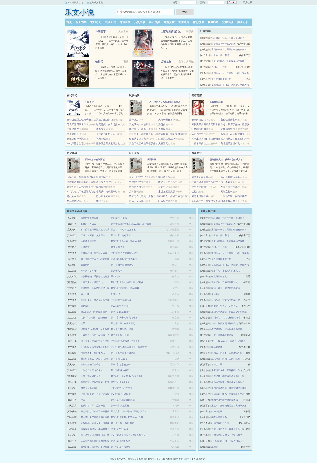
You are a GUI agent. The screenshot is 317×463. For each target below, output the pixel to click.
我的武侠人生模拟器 (140, 124)
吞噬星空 (163, 186)
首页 (69, 22)
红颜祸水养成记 (166, 138)
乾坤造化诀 (216, 411)
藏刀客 (99, 186)
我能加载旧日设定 (220, 423)
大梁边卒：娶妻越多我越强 (81, 177)
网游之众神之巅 (200, 177)
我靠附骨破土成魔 (89, 218)
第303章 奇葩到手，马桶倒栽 (125, 288)
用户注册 (247, 2)
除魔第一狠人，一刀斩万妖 (224, 306)
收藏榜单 (213, 22)
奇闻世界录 (135, 186)
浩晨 (83, 323)
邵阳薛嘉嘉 (197, 119)
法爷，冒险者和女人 (91, 376)
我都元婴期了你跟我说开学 (235, 138)
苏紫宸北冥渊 (216, 102)
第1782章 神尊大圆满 (121, 300)
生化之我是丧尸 (137, 177)
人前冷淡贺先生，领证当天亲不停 (227, 429)
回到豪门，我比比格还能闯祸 (225, 317)
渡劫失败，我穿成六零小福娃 (95, 446)
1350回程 (115, 294)
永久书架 (81, 22)
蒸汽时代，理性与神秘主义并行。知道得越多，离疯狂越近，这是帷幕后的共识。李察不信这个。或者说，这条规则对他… (105, 167)
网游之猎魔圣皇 (200, 196)
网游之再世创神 (229, 186)
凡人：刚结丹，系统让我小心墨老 (163, 102)
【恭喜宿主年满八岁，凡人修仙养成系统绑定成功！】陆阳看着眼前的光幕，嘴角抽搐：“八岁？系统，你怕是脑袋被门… (167, 110)
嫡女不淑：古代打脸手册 (80, 186)
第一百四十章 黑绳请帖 (122, 264)
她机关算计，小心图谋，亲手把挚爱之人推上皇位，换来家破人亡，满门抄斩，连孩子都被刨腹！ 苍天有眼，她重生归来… (230, 110)
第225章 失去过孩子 (120, 306)
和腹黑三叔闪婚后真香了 (234, 134)
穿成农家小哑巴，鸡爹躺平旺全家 (227, 394)
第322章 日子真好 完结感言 (124, 317)
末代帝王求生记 (75, 143)
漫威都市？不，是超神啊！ (94, 405)
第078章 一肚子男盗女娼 (123, 399)
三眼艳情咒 (73, 129)
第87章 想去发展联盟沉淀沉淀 (125, 253)
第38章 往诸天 (118, 247)
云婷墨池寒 (227, 129)
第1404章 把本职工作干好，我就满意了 (130, 347)
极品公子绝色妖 (166, 182)
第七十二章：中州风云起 (123, 323)
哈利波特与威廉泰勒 (107, 191)
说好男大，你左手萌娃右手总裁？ (227, 37)
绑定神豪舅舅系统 (220, 417)
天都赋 (161, 129)
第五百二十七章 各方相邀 (123, 229)
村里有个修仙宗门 (220, 55)
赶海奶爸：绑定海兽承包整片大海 (227, 376)
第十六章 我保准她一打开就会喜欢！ (129, 411)
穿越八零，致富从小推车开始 (225, 300)
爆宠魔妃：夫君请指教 (108, 124)
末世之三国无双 (166, 191)
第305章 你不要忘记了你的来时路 (127, 417)
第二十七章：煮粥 (120, 335)
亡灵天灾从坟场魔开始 (92, 282)
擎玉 (83, 399)
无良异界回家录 (75, 124)
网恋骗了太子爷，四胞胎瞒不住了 (227, 353)
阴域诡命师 (216, 347)
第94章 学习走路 (119, 218)
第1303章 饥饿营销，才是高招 (125, 341)
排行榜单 (198, 22)
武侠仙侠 (110, 22)
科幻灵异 (154, 22)
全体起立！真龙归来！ (92, 370)
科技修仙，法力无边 (140, 129)
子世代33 (115, 276)
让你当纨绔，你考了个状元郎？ (226, 435)
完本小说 (227, 22)
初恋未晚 (101, 138)
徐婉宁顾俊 (197, 143)
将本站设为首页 (75, 2)
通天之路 (85, 294)
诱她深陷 (85, 306)
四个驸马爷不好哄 (89, 270)
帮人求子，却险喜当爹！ (142, 134)
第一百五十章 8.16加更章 (123, 353)
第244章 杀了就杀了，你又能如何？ (128, 435)
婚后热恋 (215, 294)
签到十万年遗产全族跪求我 (224, 399)
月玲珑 (132, 191)
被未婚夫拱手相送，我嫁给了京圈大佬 (230, 84)
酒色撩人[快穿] (104, 182)
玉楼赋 (214, 446)
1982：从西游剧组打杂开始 (224, 323)
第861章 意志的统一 (120, 364)
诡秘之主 (166, 61)
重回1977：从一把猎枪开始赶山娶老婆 (230, 73)
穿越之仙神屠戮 (75, 138)
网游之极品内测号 (230, 201)
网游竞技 (169, 22)
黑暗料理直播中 (166, 119)
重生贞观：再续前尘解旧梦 (94, 311)
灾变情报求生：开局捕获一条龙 (226, 370)
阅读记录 (242, 22)
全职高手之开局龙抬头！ (205, 201)
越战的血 (71, 196)
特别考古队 (164, 177)
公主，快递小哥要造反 (222, 335)
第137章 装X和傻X (120, 382)
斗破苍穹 (100, 31)
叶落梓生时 (164, 201)
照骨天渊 (85, 264)
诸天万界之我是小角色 (141, 196)
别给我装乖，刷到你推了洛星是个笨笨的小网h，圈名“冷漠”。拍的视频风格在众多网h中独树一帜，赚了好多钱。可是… (167, 167)
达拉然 (195, 191)
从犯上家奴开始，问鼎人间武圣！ (227, 441)
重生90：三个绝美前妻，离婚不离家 (229, 405)
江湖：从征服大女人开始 (93, 235)
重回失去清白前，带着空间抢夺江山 (229, 388)
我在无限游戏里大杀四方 (205, 182)
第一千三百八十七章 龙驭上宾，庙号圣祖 (131, 223)
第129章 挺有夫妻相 (120, 446)
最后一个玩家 (136, 201)
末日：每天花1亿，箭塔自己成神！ (228, 341)
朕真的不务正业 (88, 223)
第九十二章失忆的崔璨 (122, 329)
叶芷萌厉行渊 (199, 129)
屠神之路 (134, 119)
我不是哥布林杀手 (230, 177)
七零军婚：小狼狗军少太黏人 (225, 270)
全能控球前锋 (199, 186)
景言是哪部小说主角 (221, 79)
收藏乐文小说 (96, 2)
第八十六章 (116, 270)
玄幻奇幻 (95, 22)
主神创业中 (135, 182)
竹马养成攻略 (74, 201)
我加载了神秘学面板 (95, 159)
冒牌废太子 (216, 364)
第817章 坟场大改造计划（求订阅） (128, 282)
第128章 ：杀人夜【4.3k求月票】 (127, 376)
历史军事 (139, 22)
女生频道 (183, 22)
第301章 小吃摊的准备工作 (124, 259)
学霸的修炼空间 (88, 241)
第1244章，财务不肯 (121, 235)
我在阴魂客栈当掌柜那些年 (143, 143)
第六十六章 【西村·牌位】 (123, 423)
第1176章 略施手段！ (121, 370)
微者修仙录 (73, 134)
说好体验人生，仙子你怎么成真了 (226, 159)
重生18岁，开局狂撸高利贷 (224, 282)
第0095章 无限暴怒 (120, 405)
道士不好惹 (227, 182)
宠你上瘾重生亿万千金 (79, 119)
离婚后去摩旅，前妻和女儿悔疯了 (227, 382)
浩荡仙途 (163, 124)
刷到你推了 (152, 159)
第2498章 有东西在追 (121, 394)
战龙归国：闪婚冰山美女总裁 (225, 358)
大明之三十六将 (219, 67)
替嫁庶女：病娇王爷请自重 (172, 196)
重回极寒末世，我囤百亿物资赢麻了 (229, 49)
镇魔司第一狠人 (219, 276)
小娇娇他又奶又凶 (105, 134)
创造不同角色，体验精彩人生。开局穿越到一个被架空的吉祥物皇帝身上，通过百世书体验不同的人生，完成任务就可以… (229, 167)
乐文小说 (79, 12)
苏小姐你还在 (103, 196)
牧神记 (99, 61)
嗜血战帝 (101, 129)
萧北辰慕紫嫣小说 (230, 143)
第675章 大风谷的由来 (121, 388)
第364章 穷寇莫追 (119, 429)
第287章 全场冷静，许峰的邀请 (126, 241)
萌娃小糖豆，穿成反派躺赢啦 (225, 288)
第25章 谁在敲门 (119, 358)
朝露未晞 (101, 177)
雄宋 (98, 201)
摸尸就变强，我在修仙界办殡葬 (226, 329)
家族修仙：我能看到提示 (171, 134)
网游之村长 (227, 191)
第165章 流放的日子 (120, 311)
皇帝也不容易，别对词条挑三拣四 (227, 61)
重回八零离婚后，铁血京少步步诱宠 (229, 311)
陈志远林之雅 (199, 134)
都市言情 (125, 22)
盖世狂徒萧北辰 (229, 119)
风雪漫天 (163, 143)
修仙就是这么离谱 (138, 138)
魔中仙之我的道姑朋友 (108, 143)
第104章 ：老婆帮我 (120, 441)
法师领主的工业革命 (91, 364)
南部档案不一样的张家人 (223, 43)
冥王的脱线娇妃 (104, 119)
